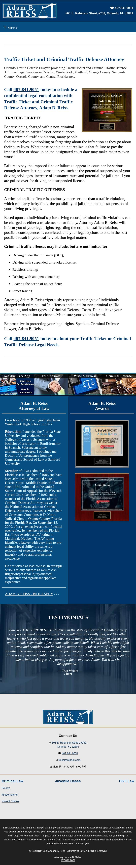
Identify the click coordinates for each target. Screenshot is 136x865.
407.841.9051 (26, 89)
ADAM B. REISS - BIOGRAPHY (29, 594)
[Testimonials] (51, 394)
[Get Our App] (17, 394)
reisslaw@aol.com (69, 760)
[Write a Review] (85, 394)
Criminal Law (12, 780)
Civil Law (126, 780)
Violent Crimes (10, 801)
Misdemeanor (10, 794)
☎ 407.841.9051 (121, 8)
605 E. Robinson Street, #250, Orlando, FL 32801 (99, 13)
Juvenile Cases (68, 780)
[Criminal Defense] (119, 394)
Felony (6, 788)
